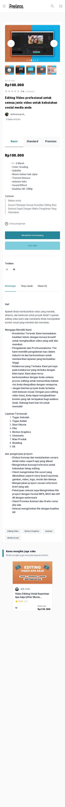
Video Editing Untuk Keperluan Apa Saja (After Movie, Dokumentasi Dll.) (32, 595)
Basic (14, 141)
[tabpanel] (32, 419)
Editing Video (13, 531)
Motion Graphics (32, 531)
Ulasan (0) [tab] (42, 286)
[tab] (27, 60)
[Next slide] (54, 43)
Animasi (48, 531)
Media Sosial (13, 538)
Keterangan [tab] (10, 286)
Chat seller (32, 245)
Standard (32, 141)
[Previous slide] (11, 43)
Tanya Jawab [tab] (27, 286)
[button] (20, 70)
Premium (51, 141)
